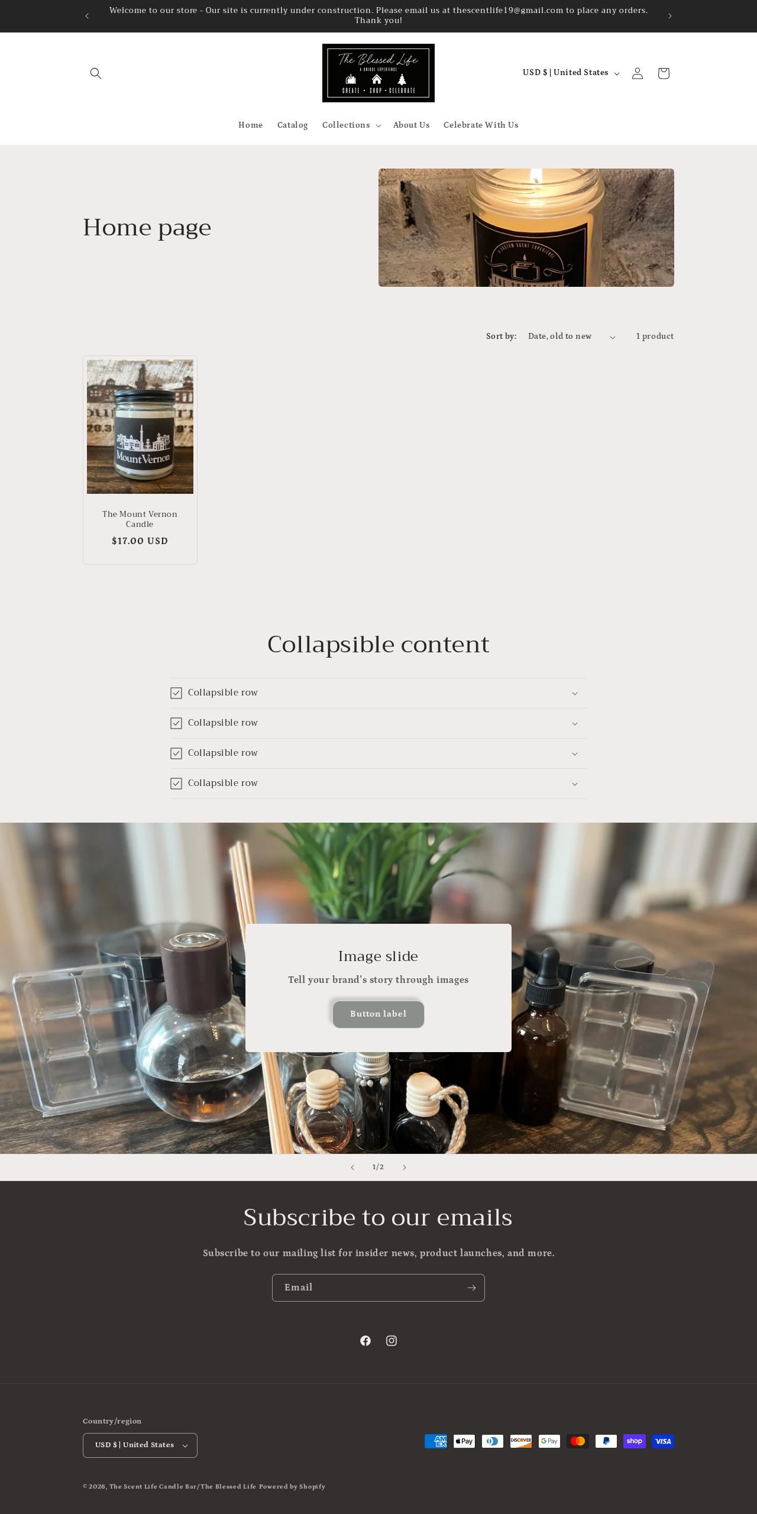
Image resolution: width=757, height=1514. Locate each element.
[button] (96, 73)
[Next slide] (405, 1167)
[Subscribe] (471, 1288)
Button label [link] (378, 1015)
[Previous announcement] (87, 16)
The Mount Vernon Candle (140, 520)
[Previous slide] (352, 1167)
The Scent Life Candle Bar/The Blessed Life (183, 1486)
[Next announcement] (670, 16)
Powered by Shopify (292, 1486)
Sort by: (501, 336)
